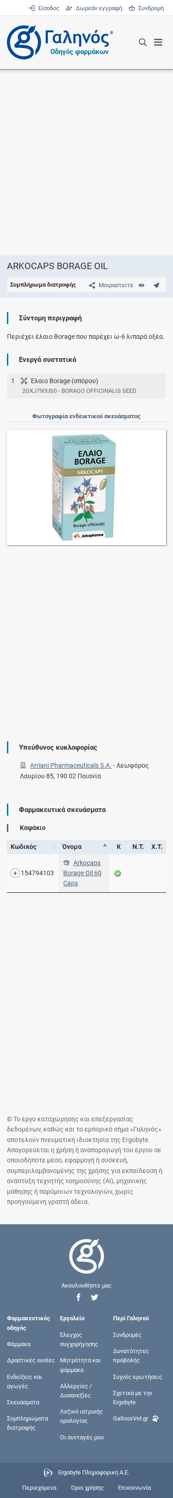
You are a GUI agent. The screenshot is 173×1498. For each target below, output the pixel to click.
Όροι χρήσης (87, 1487)
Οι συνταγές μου (82, 1436)
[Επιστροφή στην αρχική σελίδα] (86, 1264)
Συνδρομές (127, 1334)
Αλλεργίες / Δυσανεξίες (76, 1390)
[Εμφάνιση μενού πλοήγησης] (158, 42)
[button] (78, 1297)
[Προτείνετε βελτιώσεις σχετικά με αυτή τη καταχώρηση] (156, 285)
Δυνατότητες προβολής (131, 1356)
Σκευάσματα (23, 1402)
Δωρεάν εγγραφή (98, 8)
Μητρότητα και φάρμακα (80, 1365)
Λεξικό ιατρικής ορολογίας (81, 1416)
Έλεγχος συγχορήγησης (79, 1339)
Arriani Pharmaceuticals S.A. (71, 765)
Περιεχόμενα (39, 1487)
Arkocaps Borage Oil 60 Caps (82, 873)
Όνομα (72, 846)
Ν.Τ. (138, 846)
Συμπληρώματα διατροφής (27, 1423)
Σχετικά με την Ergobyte (132, 1397)
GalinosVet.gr (130, 1418)
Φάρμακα (18, 1344)
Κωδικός (23, 846)
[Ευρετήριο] (141, 285)
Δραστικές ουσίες (31, 1360)
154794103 (37, 873)
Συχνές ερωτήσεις (137, 1376)
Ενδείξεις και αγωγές (24, 1381)
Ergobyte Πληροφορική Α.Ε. (93, 1472)
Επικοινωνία (134, 1487)
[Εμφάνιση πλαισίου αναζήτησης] (142, 42)
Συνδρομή (149, 8)
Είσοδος (48, 8)
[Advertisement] (86, 162)
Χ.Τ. (156, 846)
